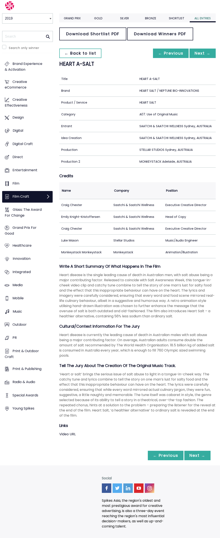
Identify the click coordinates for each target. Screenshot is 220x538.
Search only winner (24, 48)
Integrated (21, 271)
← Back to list (80, 53)
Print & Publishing (26, 368)
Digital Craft (22, 143)
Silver (124, 18)
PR (14, 337)
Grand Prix (72, 18)
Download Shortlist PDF (92, 34)
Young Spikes (23, 408)
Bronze (150, 18)
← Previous (170, 53)
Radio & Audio (23, 382)
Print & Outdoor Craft (22, 353)
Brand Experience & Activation (23, 66)
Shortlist (176, 18)
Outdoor (19, 324)
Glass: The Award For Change (23, 212)
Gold (98, 18)
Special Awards (25, 395)
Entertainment (24, 170)
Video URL (67, 434)
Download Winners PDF (160, 34)
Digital (18, 130)
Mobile (18, 298)
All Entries (202, 18)
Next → (203, 53)
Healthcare (22, 245)
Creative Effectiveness (16, 102)
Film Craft (20, 196)
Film (15, 183)
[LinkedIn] (128, 488)
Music (17, 311)
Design (18, 117)
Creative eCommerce (16, 84)
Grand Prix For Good (21, 230)
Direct (17, 157)
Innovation (22, 258)
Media (17, 285)
